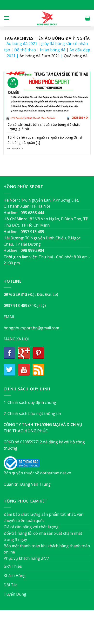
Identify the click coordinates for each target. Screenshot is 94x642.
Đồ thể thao (25, 49)
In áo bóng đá (52, 49)
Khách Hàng (15, 575)
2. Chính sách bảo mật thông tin (32, 413)
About (20, 628)
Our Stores (39, 628)
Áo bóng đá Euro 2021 (40, 55)
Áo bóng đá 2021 (22, 43)
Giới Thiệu (13, 566)
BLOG (56, 628)
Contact (71, 628)
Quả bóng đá (75, 55)
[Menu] (6, 18)
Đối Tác (10, 584)
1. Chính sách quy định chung (30, 402)
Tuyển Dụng (15, 594)
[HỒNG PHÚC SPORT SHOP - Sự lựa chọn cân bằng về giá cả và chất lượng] (47, 18)
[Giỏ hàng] (87, 18)
